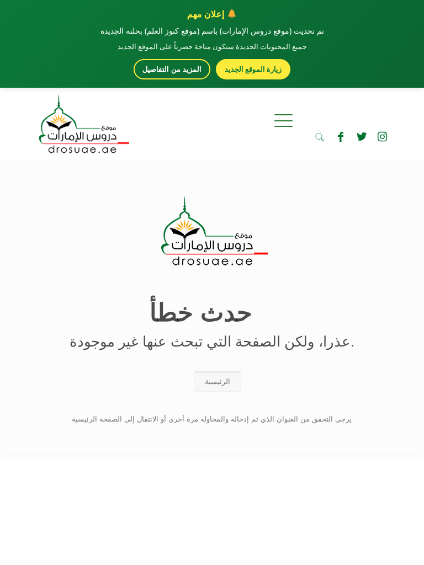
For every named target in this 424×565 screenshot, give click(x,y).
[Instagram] (382, 136)
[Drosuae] (212, 260)
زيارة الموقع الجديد (253, 69)
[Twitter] (361, 136)
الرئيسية (217, 381)
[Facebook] (340, 136)
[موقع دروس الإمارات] (81, 121)
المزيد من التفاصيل (172, 69)
